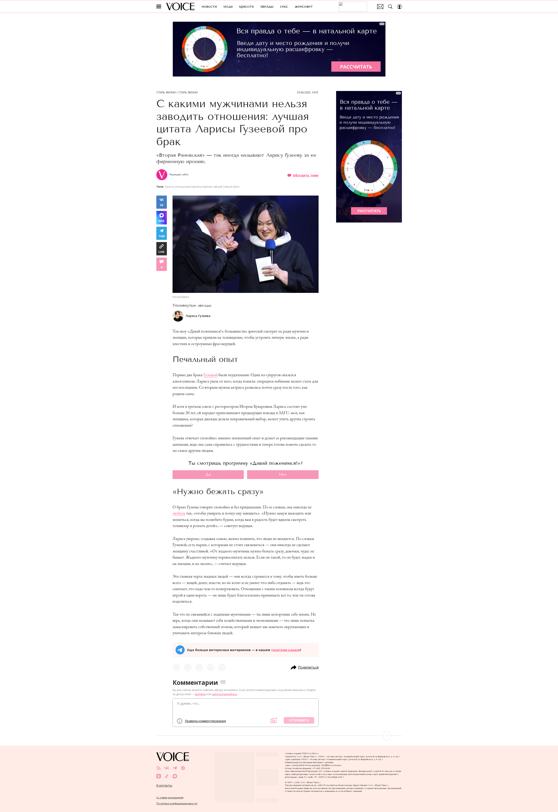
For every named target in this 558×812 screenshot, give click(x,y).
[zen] (183, 768)
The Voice (180, 6)
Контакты (164, 785)
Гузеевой (210, 375)
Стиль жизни (166, 92)
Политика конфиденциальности (176, 803)
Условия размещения (169, 797)
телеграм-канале (285, 650)
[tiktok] (166, 776)
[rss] (158, 768)
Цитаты (196, 187)
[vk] (166, 768)
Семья (227, 187)
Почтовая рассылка (380, 6)
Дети (236, 187)
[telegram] (175, 768)
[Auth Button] (399, 6)
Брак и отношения (177, 187)
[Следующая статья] (279, 735)
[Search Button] (390, 6)
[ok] (158, 776)
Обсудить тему (306, 175)
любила (179, 513)
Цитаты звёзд (211, 187)
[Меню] (158, 6)
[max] (175, 776)
